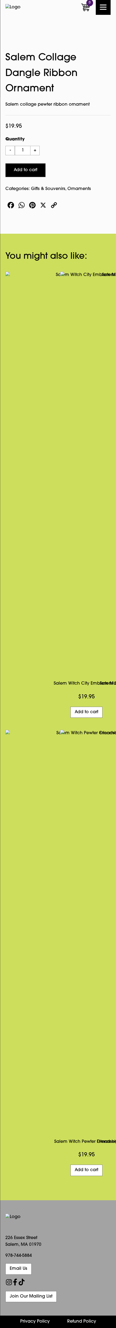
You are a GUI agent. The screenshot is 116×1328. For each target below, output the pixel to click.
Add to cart (25, 170)
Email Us (18, 1269)
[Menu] (103, 7)
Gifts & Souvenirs (48, 189)
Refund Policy (81, 1321)
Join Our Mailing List (31, 1296)
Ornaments (79, 189)
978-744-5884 (18, 1256)
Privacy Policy (35, 1321)
